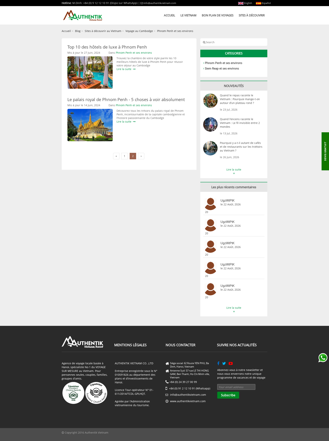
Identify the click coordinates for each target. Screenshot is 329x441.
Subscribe (228, 395)
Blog (78, 31)
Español (266, 3)
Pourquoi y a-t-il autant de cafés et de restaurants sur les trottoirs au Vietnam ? (241, 146)
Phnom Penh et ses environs (175, 31)
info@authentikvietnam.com (160, 3)
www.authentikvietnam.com (188, 401)
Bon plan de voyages (217, 15)
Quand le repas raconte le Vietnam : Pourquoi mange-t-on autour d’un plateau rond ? (240, 99)
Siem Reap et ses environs (222, 68)
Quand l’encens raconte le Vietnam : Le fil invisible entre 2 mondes (240, 122)
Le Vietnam (188, 15)
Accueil (169, 15)
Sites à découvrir (252, 15)
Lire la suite (125, 69)
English (248, 3)
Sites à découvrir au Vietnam (103, 31)
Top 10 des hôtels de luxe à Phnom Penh (107, 47)
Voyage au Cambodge (139, 31)
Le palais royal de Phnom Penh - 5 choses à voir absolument (126, 99)
